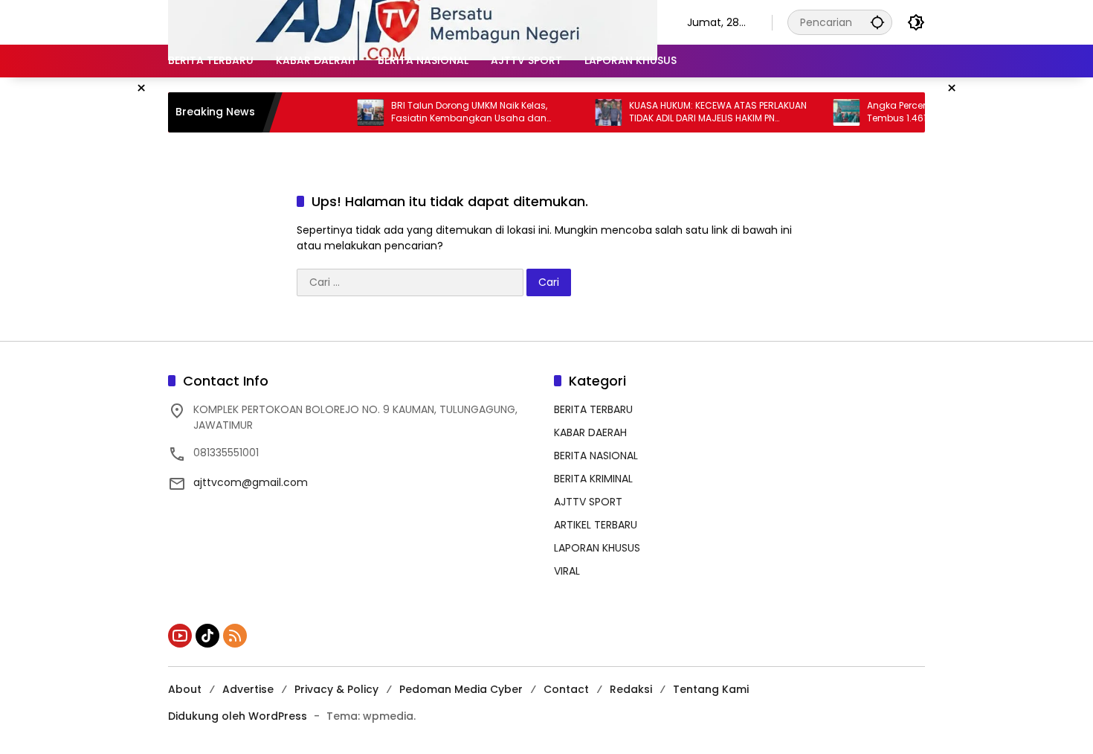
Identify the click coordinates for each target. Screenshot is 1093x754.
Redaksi (631, 689)
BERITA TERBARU (593, 409)
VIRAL (567, 570)
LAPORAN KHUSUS (597, 547)
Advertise (248, 689)
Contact (566, 689)
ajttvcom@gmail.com (250, 482)
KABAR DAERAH (590, 432)
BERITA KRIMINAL (593, 478)
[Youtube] (180, 636)
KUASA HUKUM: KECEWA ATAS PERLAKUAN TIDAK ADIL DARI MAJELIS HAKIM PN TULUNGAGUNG (703, 112)
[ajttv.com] (412, 21)
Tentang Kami (711, 689)
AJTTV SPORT (588, 501)
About (184, 689)
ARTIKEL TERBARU (595, 524)
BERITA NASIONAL (596, 455)
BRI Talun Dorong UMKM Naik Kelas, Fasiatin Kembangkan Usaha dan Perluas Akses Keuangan (454, 112)
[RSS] (235, 636)
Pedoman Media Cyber (461, 689)
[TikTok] (207, 636)
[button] (877, 22)
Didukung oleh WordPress (237, 716)
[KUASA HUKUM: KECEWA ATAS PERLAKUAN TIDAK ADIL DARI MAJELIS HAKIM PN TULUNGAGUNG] (593, 112)
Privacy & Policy (336, 689)
